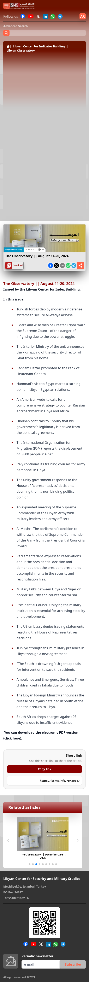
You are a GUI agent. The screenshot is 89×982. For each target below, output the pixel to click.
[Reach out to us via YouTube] (31, 16)
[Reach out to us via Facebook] (22, 16)
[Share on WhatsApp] (68, 265)
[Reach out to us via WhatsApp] (52, 16)
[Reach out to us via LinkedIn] (45, 16)
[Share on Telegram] (73, 265)
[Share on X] (56, 265)
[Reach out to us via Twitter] (38, 16)
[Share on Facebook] (50, 265)
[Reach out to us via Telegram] (60, 16)
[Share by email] (62, 265)
